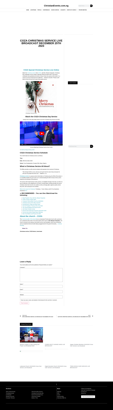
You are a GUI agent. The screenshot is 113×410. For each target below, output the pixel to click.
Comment (22, 267)
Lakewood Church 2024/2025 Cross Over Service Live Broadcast (31, 367)
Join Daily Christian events (28, 209)
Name (21, 284)
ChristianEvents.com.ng (56, 5)
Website (22, 294)
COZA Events (32, 231)
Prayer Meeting (83, 9)
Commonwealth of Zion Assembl (29, 219)
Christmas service (31, 72)
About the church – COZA (31, 216)
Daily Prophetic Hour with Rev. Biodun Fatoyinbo (33, 198)
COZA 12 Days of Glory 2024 (27, 149)
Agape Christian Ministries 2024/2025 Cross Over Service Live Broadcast (81, 345)
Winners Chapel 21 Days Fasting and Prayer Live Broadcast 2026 (29, 345)
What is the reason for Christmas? (28, 189)
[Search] (91, 6)
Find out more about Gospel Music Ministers (32, 212)
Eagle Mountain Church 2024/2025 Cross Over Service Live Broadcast (56, 367)
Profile (39, 9)
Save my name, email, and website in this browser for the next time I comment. (39, 300)
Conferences (46, 9)
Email (21, 289)
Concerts (63, 9)
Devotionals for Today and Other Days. (31, 204)
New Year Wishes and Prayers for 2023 (31, 213)
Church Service (55, 9)
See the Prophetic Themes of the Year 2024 (32, 205)
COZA (39, 72)
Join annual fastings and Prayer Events (31, 207)
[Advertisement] (56, 22)
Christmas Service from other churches (31, 202)
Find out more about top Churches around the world (34, 210)
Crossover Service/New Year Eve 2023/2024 (32, 201)
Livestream (33, 9)
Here (26, 190)
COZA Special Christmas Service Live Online (41, 70)
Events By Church (71, 9)
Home (27, 9)
